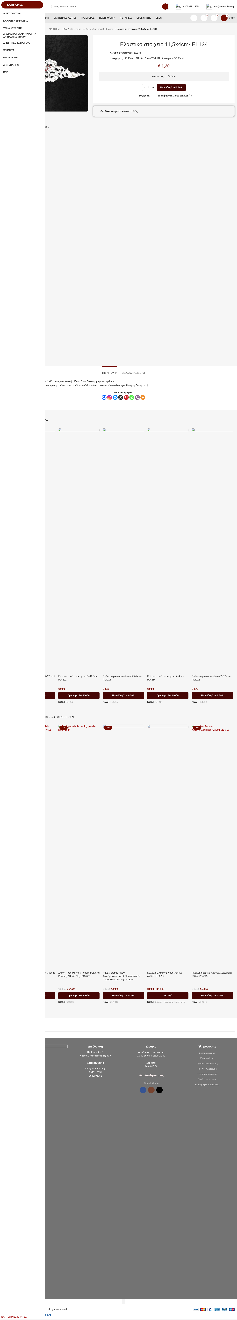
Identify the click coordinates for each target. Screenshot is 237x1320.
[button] (79, 695)
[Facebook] (104, 397)
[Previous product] (225, 29)
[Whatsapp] (131, 397)
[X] (120, 397)
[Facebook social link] (143, 1090)
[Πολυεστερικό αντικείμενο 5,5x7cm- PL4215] (123, 550)
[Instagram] (109, 397)
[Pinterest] (126, 397)
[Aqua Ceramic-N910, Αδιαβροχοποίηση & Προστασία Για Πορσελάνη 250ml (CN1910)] (123, 847)
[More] (142, 397)
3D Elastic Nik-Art (79, 29)
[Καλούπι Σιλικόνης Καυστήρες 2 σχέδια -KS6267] (167, 847)
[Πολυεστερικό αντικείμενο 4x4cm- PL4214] (167, 550)
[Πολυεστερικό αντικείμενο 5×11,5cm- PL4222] (79, 550)
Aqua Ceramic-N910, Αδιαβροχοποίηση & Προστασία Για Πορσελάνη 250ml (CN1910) (122, 976)
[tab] (109, 371)
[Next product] (233, 29)
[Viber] (137, 397)
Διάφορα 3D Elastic (102, 29)
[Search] (165, 6)
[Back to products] (229, 29)
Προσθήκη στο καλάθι (171, 87)
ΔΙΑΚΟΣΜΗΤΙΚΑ (58, 29)
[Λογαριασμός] (194, 18)
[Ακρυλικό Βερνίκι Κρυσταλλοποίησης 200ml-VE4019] (212, 847)
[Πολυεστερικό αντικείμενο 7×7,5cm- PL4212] (212, 550)
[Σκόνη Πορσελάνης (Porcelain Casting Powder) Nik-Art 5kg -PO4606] (79, 847)
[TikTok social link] (159, 1090)
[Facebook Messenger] (115, 397)
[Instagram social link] (151, 1090)
